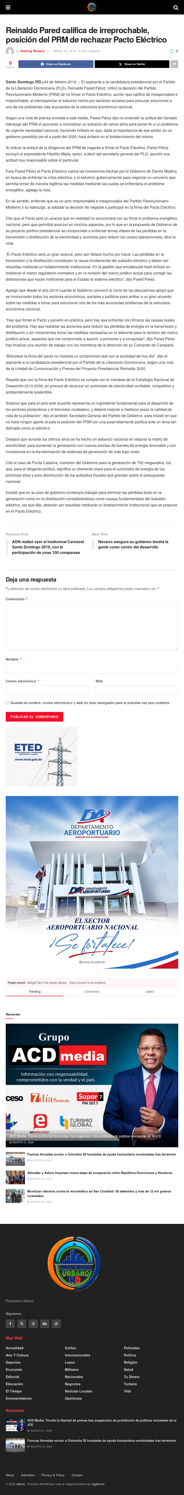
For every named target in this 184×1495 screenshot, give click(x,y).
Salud (128, 1369)
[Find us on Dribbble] (56, 1323)
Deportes (13, 1362)
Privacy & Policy (53, 1475)
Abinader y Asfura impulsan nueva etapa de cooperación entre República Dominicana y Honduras (99, 1172)
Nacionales (74, 1376)
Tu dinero (132, 1376)
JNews (20, 1484)
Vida (127, 1391)
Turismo (130, 1383)
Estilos (70, 1347)
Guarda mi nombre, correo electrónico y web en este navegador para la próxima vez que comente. (90, 702)
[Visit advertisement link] (92, 882)
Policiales (132, 1347)
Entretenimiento (19, 1398)
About (10, 1475)
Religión (131, 1362)
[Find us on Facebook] (10, 1323)
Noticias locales (78, 1391)
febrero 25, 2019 (64, 51)
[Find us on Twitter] (21, 1323)
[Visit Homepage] (92, 7)
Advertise (27, 1475)
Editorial (12, 1376)
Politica (130, 1355)
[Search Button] (175, 7)
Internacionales (77, 1355)
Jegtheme (98, 1484)
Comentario (17, 598)
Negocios (72, 1383)
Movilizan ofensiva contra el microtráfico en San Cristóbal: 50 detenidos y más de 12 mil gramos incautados (99, 1193)
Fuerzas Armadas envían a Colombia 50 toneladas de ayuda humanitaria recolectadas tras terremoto (101, 1154)
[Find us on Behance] (44, 1323)
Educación (14, 1383)
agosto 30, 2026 (40, 1160)
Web (99, 681)
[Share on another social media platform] (174, 64)
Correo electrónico (23, 681)
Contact (77, 1475)
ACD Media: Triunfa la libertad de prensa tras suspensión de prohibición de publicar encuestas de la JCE (85, 1136)
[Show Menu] (8, 7)
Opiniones (73, 1398)
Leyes (70, 1362)
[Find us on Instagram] (33, 1323)
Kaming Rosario (33, 51)
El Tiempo (14, 1391)
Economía (14, 1369)
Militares (72, 1369)
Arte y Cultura (17, 1355)
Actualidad (14, 1347)
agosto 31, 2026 (23, 1142)
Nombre (14, 659)
